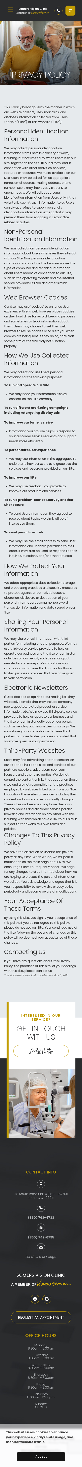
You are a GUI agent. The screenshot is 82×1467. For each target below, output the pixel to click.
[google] (46, 1299)
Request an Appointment (41, 1051)
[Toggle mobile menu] (11, 10)
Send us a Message (40, 1257)
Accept (41, 1456)
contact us (43, 971)
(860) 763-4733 (41, 1218)
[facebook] (35, 1299)
